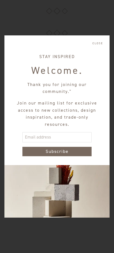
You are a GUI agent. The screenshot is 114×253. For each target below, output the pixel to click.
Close (97, 43)
